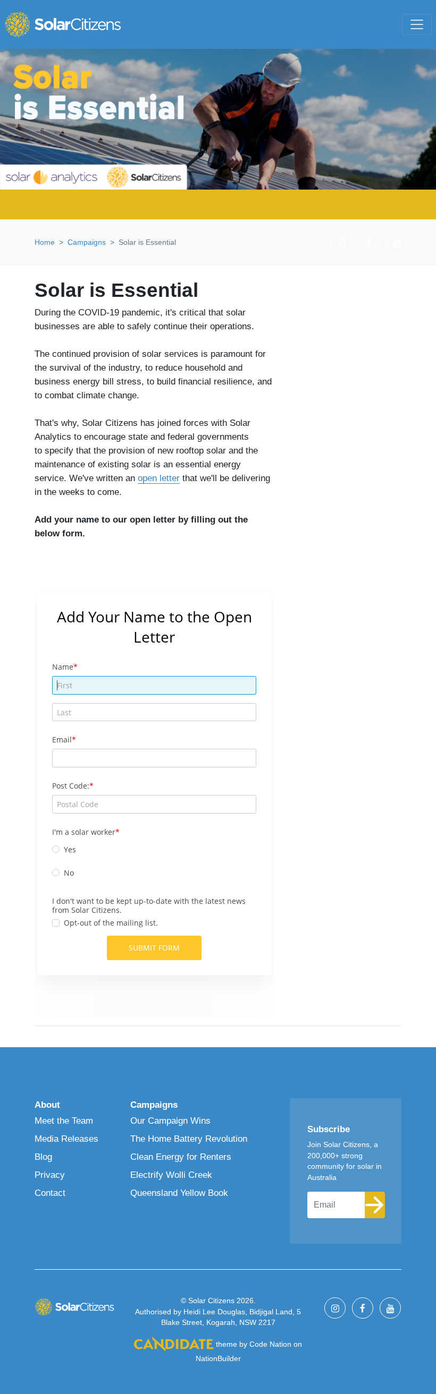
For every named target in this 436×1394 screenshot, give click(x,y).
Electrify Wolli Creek (171, 1174)
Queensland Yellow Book (179, 1192)
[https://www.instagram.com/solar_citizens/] (341, 242)
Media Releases (66, 1138)
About (47, 1104)
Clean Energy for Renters (180, 1156)
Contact (50, 1192)
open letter (159, 478)
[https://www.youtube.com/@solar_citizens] (396, 242)
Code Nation (270, 1344)
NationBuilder (218, 1358)
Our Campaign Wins (170, 1120)
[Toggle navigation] (417, 24)
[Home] (62, 24)
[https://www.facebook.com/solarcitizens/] (369, 242)
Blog (43, 1156)
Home (45, 242)
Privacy (50, 1174)
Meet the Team (64, 1120)
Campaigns (87, 242)
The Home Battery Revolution (188, 1138)
